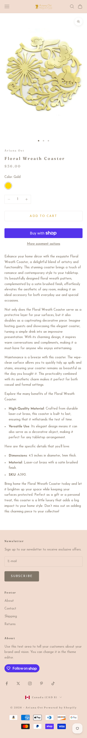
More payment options (43, 244)
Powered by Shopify (60, 707)
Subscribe (22, 576)
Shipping (10, 616)
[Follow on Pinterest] (41, 683)
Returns (10, 624)
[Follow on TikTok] (53, 683)
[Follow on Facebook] (6, 683)
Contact (10, 608)
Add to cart (43, 216)
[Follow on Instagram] (30, 683)
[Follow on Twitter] (18, 683)
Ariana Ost (14, 150)
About (9, 601)
